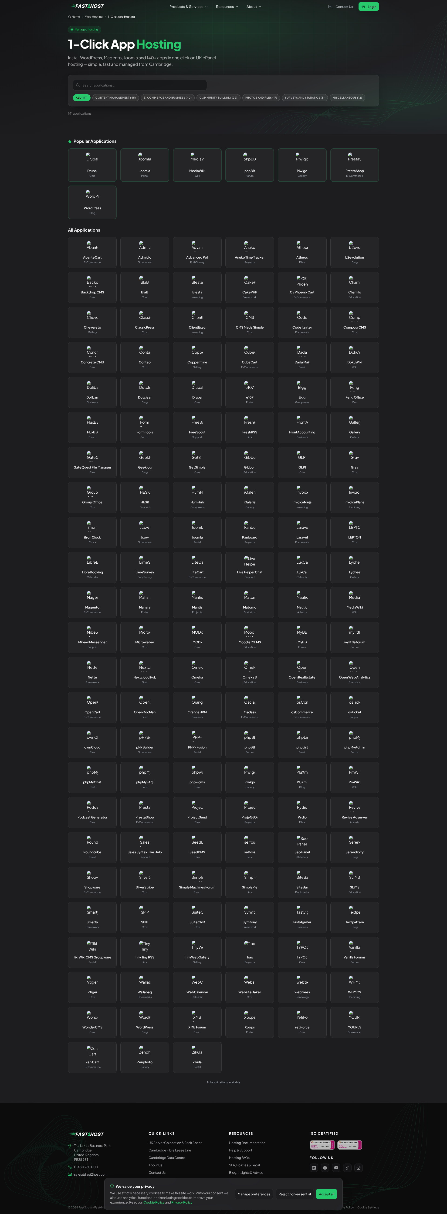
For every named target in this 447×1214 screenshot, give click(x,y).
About (252, 6)
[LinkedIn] (314, 1168)
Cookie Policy (344, 1207)
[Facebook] (325, 1168)
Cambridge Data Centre (167, 1157)
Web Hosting (94, 16)
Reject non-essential (295, 1194)
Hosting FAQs (239, 1157)
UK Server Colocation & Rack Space (176, 1143)
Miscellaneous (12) (347, 97)
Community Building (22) (218, 97)
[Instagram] (358, 1168)
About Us (155, 1165)
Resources (225, 6)
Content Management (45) (115, 97)
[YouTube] (336, 1168)
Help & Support (240, 1150)
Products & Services (186, 6)
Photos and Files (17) (261, 97)
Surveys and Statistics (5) (305, 97)
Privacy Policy (182, 1202)
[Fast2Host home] (86, 6)
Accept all (326, 1194)
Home (76, 16)
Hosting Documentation (247, 1143)
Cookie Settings (368, 1207)
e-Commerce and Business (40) (168, 97)
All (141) (82, 97)
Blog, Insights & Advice (246, 1172)
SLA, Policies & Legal (244, 1165)
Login (372, 6)
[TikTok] (347, 1168)
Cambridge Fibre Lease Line (170, 1150)
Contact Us (344, 6)
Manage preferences (254, 1194)
